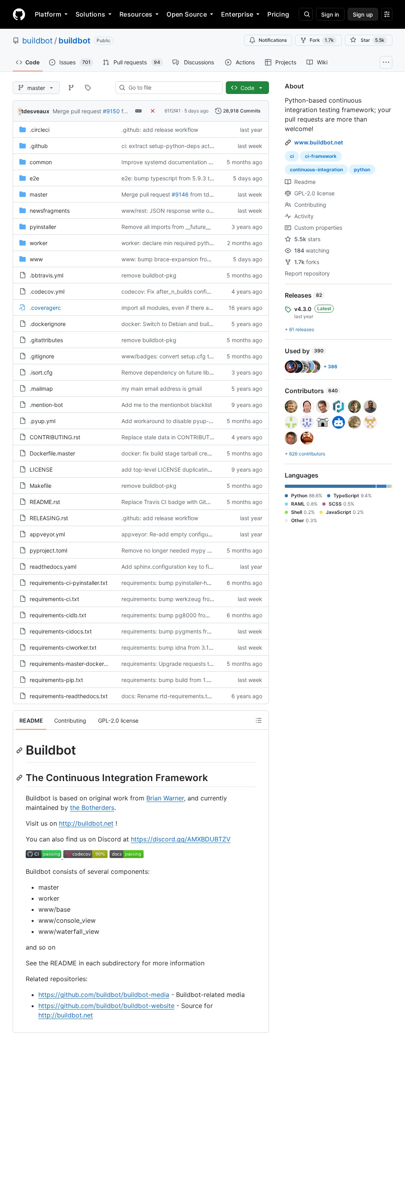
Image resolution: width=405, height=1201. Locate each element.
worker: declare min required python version (178, 243)
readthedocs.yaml (53, 566)
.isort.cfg (41, 372)
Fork (322, 40)
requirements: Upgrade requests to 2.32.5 (176, 663)
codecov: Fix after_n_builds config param (174, 291)
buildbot (37, 40)
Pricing (278, 14)
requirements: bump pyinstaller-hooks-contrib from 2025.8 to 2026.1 (210, 582)
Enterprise (237, 14)
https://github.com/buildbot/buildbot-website (106, 1006)
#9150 (111, 111)
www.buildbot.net (318, 142)
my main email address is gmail (161, 388)
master (38, 194)
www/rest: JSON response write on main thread (183, 210)
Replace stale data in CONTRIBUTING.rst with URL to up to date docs (211, 437)
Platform (48, 14)
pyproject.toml (48, 550)
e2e (34, 178)
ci (292, 156)
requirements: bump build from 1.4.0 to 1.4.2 (178, 679)
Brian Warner (165, 798)
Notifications (273, 40)
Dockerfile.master (52, 453)
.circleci (39, 129)
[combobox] (172, 88)
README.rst (45, 501)
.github (39, 145)
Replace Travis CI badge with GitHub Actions (179, 501)
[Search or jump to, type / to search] (306, 14)
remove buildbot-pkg (148, 275)
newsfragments (50, 210)
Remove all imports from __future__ (165, 226)
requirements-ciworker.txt (63, 647)
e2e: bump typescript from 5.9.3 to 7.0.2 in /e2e (183, 178)
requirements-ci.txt (54, 599)
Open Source (187, 14)
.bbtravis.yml (46, 275)
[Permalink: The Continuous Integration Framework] (20, 777)
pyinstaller (43, 226)
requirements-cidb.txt (58, 615)
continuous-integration (316, 169)
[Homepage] (19, 14)
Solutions (90, 14)
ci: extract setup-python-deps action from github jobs (191, 145)
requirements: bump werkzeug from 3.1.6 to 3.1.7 (184, 599)
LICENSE (41, 469)
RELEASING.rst (49, 518)
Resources (135, 14)
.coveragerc (45, 307)
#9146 (180, 194)
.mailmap (41, 388)
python (362, 169)
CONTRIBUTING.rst (55, 437)
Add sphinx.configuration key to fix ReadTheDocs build (192, 566)
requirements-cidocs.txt (61, 631)
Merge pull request (77, 111)
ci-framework (321, 156)
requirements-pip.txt (56, 679)
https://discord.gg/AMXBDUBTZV (181, 839)
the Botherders (92, 807)
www (36, 259)
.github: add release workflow (159, 129)
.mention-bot (46, 404)
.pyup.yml (42, 421)
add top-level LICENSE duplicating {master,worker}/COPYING (201, 469)
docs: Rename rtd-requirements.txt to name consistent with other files (211, 696)
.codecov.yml (47, 291)
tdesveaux (35, 111)
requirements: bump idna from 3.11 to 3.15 (176, 647)
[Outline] (258, 720)
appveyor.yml (47, 534)
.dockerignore (48, 323)
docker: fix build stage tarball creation (170, 453)
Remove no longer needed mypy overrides (176, 550)
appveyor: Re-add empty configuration (172, 534)
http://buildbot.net (86, 823)
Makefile (40, 485)
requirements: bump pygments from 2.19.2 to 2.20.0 (189, 631)
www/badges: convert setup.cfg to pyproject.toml (186, 356)
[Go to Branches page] (71, 87)
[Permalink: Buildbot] (20, 750)
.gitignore (42, 356)
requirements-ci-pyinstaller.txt (69, 582)
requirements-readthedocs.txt (69, 696)
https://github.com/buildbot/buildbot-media (103, 995)
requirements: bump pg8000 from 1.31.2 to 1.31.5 (185, 615)
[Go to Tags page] (87, 87)
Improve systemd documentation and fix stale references (195, 162)
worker (38, 243)
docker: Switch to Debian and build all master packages (193, 323)
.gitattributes (46, 340)
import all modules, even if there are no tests (178, 307)
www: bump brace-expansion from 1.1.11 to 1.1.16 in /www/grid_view (208, 259)
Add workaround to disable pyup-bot (169, 421)
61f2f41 (173, 111)
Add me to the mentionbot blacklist (166, 404)
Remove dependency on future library (170, 372)
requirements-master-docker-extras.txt (80, 663)
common (41, 162)
